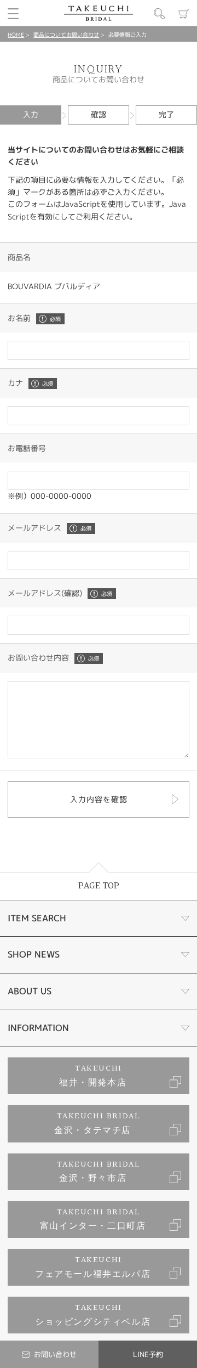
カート (183, 13)
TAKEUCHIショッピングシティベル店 (92, 1315)
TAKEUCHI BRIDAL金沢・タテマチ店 (97, 1124)
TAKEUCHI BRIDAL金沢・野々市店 (99, 1172)
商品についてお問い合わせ (66, 34)
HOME (16, 34)
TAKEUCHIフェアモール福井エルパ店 (92, 1267)
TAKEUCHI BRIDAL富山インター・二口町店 (93, 1220)
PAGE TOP (98, 886)
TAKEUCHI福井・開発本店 (92, 1076)
